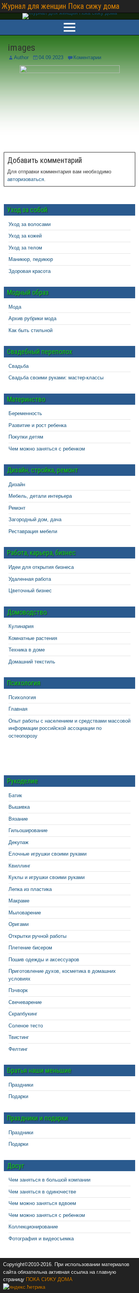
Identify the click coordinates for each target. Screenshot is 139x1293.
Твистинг (18, 1037)
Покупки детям (25, 437)
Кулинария (21, 626)
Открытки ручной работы (37, 936)
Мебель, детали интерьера (40, 496)
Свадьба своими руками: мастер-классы (55, 378)
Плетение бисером (30, 948)
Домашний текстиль (31, 662)
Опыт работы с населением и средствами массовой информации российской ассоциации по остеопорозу (69, 728)
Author (21, 57)
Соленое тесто (25, 1026)
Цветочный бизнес (30, 590)
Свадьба (18, 366)
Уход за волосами (29, 224)
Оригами (18, 924)
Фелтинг (18, 1049)
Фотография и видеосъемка (41, 1238)
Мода (14, 307)
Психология (22, 697)
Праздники (20, 1085)
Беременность (25, 413)
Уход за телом (25, 248)
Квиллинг (19, 866)
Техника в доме (26, 650)
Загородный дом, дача (34, 519)
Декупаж (18, 842)
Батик (15, 795)
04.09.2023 (51, 57)
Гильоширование (27, 830)
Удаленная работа (29, 579)
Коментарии (87, 57)
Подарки (18, 1096)
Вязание (18, 819)
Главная (17, 709)
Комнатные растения (32, 638)
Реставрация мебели (32, 531)
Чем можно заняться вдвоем (42, 1203)
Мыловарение (24, 913)
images (21, 47)
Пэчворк (18, 990)
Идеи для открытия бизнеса (41, 567)
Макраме (18, 901)
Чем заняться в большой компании (49, 1180)
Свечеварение (25, 1002)
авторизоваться (25, 179)
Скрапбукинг (22, 1014)
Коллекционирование (33, 1227)
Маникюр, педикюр (30, 259)
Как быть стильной (30, 330)
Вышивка (19, 807)
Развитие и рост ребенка (37, 425)
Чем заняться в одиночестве (42, 1192)
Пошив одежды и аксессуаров (43, 959)
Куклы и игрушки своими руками (46, 877)
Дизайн (16, 484)
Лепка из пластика (30, 889)
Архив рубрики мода (32, 318)
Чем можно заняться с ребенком (46, 449)
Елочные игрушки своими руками (47, 854)
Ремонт (16, 508)
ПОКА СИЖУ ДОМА (49, 1279)
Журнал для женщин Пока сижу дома (60, 6)
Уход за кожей (25, 236)
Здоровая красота (29, 271)
